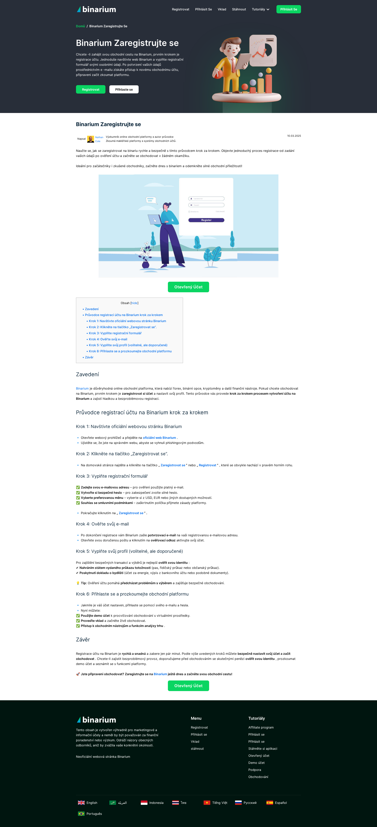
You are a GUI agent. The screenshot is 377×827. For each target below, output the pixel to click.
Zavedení (92, 309)
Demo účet (256, 763)
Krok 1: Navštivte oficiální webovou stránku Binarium (127, 321)
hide (134, 303)
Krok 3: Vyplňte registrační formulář (115, 333)
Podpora (254, 770)
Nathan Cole (99, 139)
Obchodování (258, 777)
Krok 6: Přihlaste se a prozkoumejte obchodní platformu (130, 351)
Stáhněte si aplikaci (262, 748)
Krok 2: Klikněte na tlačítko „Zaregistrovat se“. (122, 327)
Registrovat (180, 9)
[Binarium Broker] (97, 9)
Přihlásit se (203, 9)
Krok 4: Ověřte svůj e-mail (108, 339)
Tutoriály (259, 9)
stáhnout (239, 9)
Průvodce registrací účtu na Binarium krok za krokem (124, 315)
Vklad (222, 9)
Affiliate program (261, 727)
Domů (80, 26)
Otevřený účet (188, 287)
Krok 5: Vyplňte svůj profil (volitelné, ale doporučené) (128, 345)
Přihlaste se (124, 89)
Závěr (89, 357)
